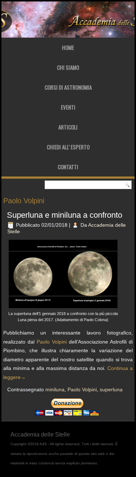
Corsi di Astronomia (68, 87)
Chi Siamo (68, 67)
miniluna (55, 389)
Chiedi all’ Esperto (68, 147)
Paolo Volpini (52, 342)
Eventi (68, 107)
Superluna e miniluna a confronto (64, 215)
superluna (111, 389)
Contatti (68, 167)
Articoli (68, 127)
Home (68, 47)
